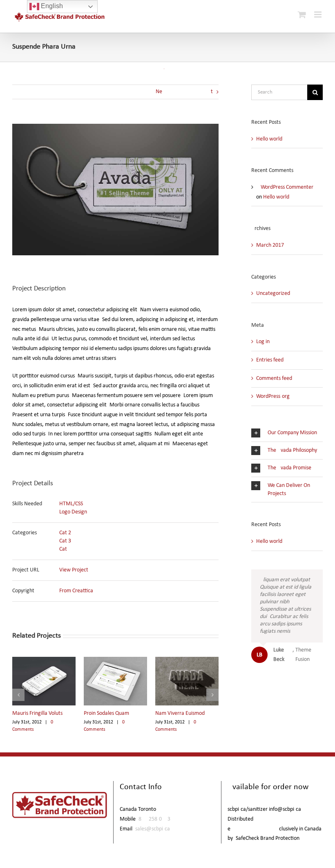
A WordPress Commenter (284, 187)
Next (184, 92)
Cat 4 (65, 549)
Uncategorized (273, 293)
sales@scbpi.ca (152, 829)
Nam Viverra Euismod (180, 713)
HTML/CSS (71, 504)
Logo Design (73, 512)
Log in (263, 342)
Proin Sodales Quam (106, 713)
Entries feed (270, 360)
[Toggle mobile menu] (318, 14)
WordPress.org (273, 396)
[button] (18, 695)
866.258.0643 (154, 819)
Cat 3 (65, 541)
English (51, 5)
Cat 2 (65, 533)
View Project (73, 570)
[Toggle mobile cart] (302, 14)
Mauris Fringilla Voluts (37, 713)
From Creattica (76, 591)
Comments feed (274, 378)
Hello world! (270, 139)
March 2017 (270, 245)
